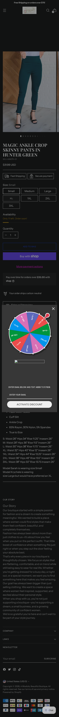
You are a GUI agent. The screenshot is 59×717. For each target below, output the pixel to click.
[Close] (53, 308)
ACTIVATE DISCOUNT (29, 404)
